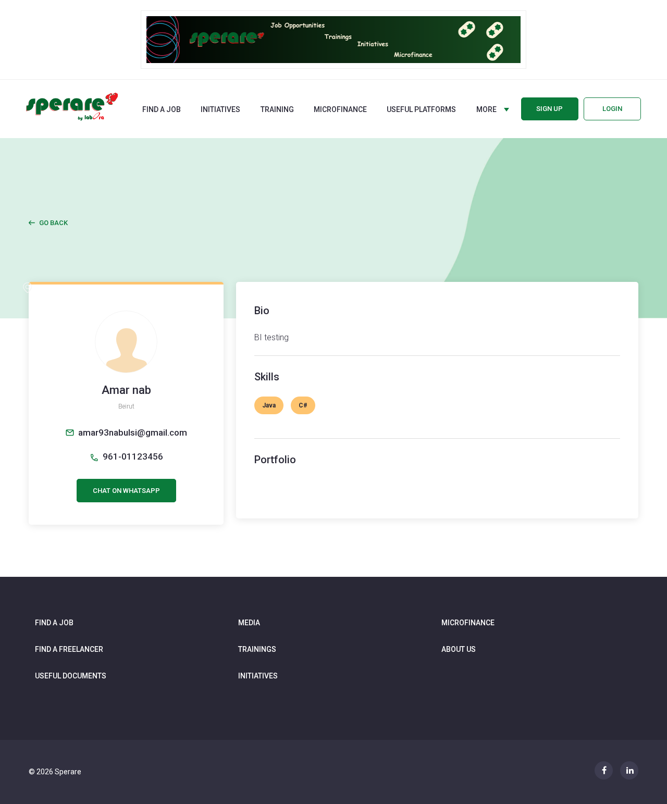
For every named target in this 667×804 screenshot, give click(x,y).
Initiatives (220, 109)
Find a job (161, 109)
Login (612, 109)
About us (458, 649)
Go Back (53, 223)
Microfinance (340, 109)
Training (277, 109)
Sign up (549, 109)
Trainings (257, 649)
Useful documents (70, 676)
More (486, 109)
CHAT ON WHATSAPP (126, 490)
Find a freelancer (69, 649)
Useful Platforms (421, 109)
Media (249, 623)
